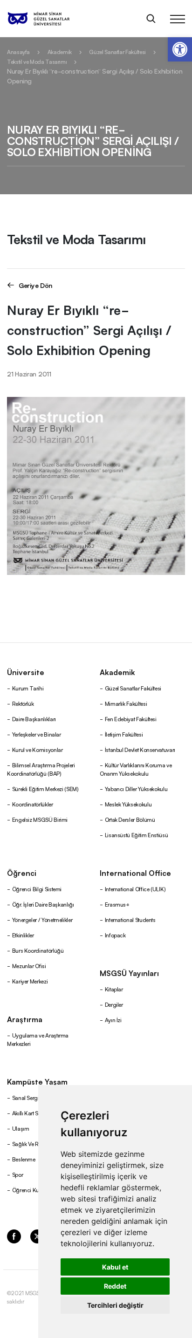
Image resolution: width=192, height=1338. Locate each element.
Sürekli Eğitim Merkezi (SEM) (45, 788)
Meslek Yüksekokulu (128, 804)
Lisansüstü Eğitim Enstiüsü (136, 835)
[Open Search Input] (151, 18)
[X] (37, 1235)
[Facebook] (14, 1235)
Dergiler (114, 1004)
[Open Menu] (177, 18)
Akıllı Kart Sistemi (32, 1113)
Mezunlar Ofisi (29, 965)
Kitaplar (114, 989)
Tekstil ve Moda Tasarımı (37, 61)
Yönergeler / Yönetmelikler (42, 919)
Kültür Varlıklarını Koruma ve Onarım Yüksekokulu (135, 769)
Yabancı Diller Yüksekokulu (136, 788)
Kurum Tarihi (28, 688)
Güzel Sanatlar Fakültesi (117, 51)
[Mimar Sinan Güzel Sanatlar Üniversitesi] (50, 19)
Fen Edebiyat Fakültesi (131, 719)
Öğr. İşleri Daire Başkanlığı (43, 904)
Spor (17, 1174)
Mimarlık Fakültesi (126, 703)
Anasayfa (18, 51)
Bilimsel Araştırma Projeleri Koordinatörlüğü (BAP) (41, 769)
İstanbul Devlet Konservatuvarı (140, 749)
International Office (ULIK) (135, 889)
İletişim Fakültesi (124, 734)
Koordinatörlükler (32, 804)
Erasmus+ (117, 904)
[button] (180, 49)
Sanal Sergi (25, 1097)
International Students (130, 919)
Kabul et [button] (115, 1267)
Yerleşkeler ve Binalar (36, 734)
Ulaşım (20, 1128)
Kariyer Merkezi (30, 981)
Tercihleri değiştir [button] (115, 1305)
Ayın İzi (113, 1020)
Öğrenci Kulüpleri (33, 1190)
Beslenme (23, 1159)
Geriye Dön (36, 284)
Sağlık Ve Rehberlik (34, 1143)
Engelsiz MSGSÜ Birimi (40, 819)
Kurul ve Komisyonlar (37, 749)
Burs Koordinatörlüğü (38, 950)
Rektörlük (23, 703)
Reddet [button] (115, 1286)
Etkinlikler (23, 935)
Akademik (60, 51)
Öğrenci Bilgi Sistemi (37, 889)
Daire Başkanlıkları (34, 719)
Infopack (115, 935)
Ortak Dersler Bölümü (130, 819)
